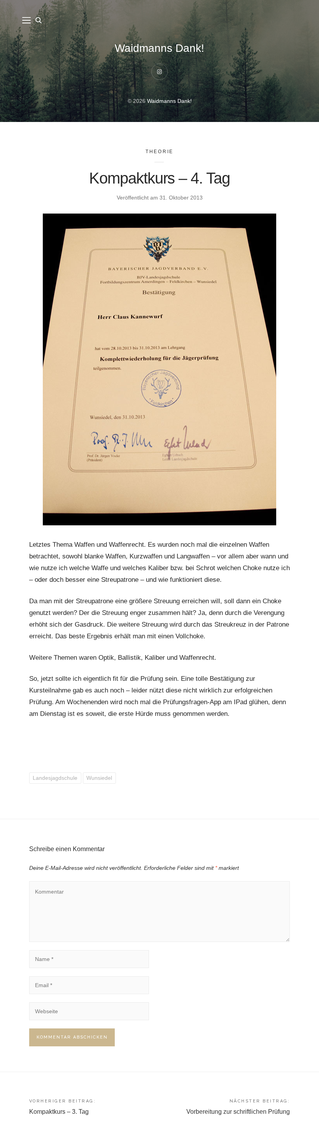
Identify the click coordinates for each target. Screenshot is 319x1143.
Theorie (159, 151)
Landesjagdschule (55, 778)
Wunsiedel (99, 778)
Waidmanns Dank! (159, 48)
